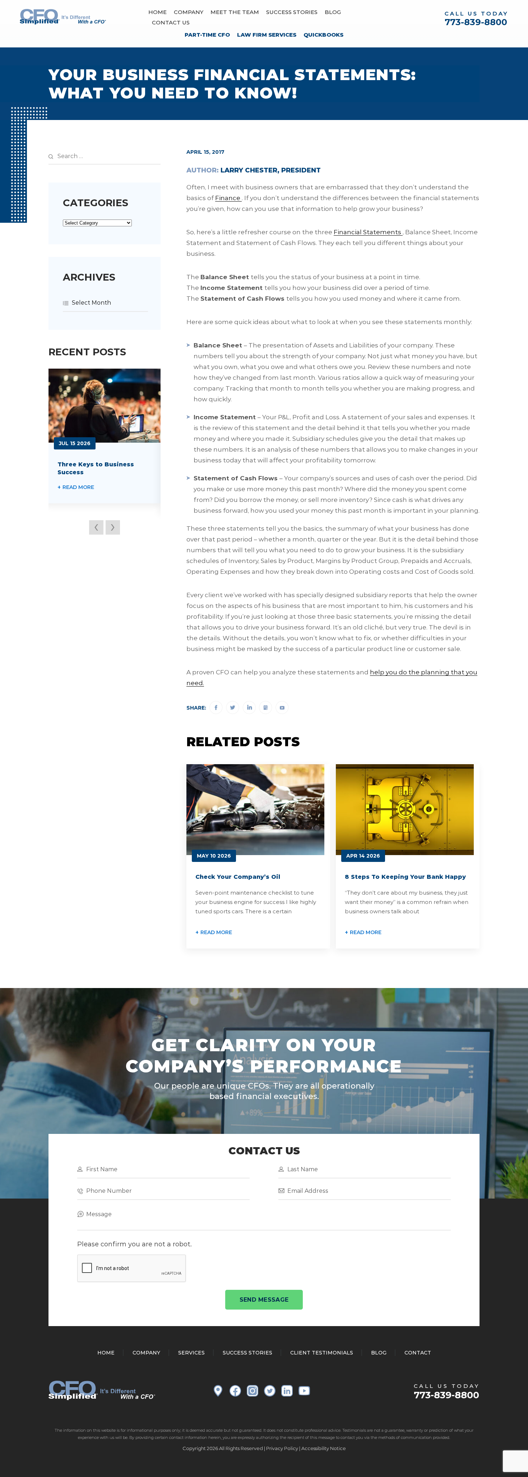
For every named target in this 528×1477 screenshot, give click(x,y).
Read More (216, 932)
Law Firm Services (266, 34)
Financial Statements (367, 232)
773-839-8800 (476, 22)
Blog (333, 12)
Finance (227, 198)
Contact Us (171, 22)
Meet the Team (234, 12)
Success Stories (292, 12)
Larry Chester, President (271, 170)
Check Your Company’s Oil (237, 876)
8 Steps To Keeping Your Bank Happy (405, 876)
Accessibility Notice (323, 1448)
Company (188, 12)
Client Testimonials (321, 1352)
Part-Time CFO (207, 34)
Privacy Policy (282, 1448)
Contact (417, 1352)
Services (191, 1352)
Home (157, 12)
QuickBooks (323, 34)
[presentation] (96, 527)
